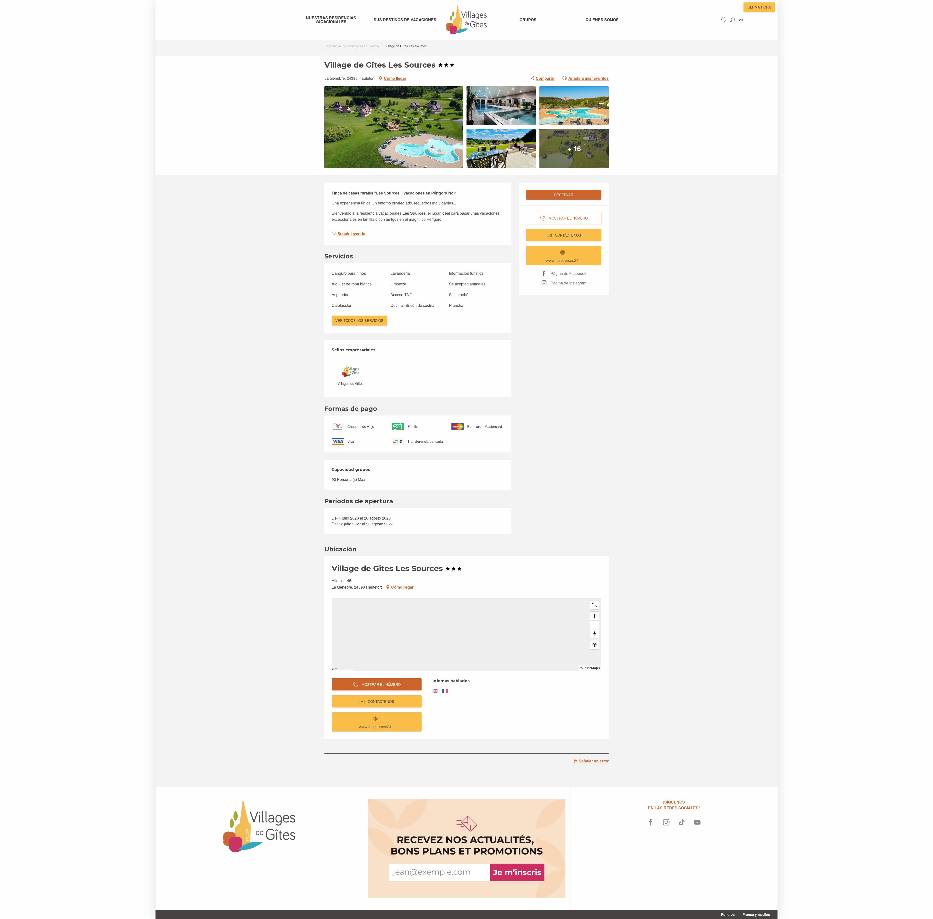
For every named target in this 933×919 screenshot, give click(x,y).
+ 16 (574, 148)
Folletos (728, 914)
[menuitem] (331, 19)
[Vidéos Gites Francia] (697, 822)
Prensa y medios (756, 914)
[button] (732, 20)
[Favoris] (724, 19)
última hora (759, 6)
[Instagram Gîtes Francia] (666, 822)
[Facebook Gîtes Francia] (650, 822)
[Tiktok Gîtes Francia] (682, 822)
